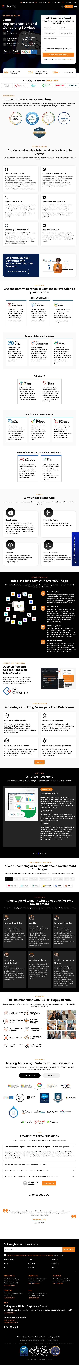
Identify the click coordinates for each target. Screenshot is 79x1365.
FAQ (5, 1267)
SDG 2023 (55, 1267)
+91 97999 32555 (9, 1320)
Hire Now (39, 762)
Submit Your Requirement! (58, 55)
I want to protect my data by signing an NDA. (58, 50)
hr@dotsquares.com (11, 1322)
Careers (30, 1259)
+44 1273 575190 (9, 1285)
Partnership (32, 1263)
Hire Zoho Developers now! (17, 271)
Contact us (68, 6)
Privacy (30, 1337)
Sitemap (31, 1267)
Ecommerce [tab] (58, 879)
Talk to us (47, 1183)
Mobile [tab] (25, 879)
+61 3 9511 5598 (42, 2)
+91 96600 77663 (70, 2)
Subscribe (67, 1249)
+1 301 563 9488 (56, 2)
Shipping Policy (55, 1337)
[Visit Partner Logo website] (39, 1086)
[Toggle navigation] (75, 6)
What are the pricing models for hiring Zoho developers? (27, 1170)
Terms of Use (21, 1337)
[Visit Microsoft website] (13, 1086)
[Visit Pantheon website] (58, 1098)
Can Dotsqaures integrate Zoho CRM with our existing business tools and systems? (37, 1147)
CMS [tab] (72, 879)
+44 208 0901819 (28, 2)
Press (6, 1263)
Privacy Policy (69, 59)
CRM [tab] (66, 879)
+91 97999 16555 (9, 1298)
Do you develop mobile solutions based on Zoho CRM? (26, 1164)
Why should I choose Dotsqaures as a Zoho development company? (31, 1176)
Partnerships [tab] (30, 1075)
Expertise (55, 1259)
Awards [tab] (51, 1075)
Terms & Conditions (41, 1337)
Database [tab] (33, 879)
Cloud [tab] (42, 879)
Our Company (9, 1259)
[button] (62, 6)
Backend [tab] (17, 879)
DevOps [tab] (48, 879)
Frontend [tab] (8, 879)
